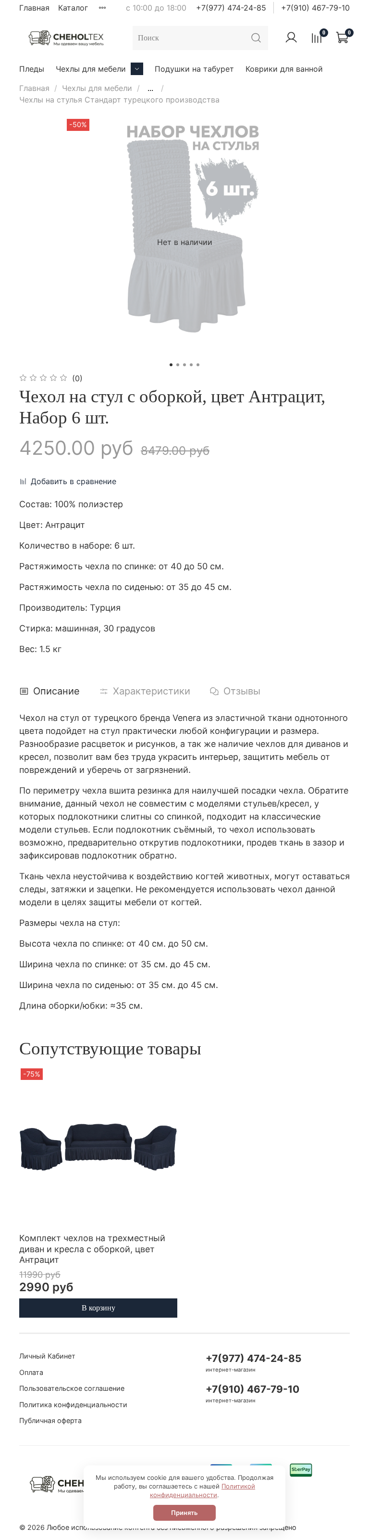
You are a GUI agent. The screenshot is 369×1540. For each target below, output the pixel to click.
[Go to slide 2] (177, 364)
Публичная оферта (50, 1420)
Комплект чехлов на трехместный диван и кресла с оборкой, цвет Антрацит (92, 1249)
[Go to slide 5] (198, 364)
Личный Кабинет (47, 1356)
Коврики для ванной (284, 69)
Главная (34, 8)
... (150, 88)
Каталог (73, 8)
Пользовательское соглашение (71, 1388)
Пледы (31, 69)
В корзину (98, 1308)
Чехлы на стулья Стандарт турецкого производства (119, 99)
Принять (184, 1512)
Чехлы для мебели (91, 69)
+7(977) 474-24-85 (231, 8)
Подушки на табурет (194, 69)
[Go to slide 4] (191, 364)
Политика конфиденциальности (73, 1404)
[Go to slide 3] (184, 364)
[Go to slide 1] (171, 364)
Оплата (31, 1372)
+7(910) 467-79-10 (315, 8)
